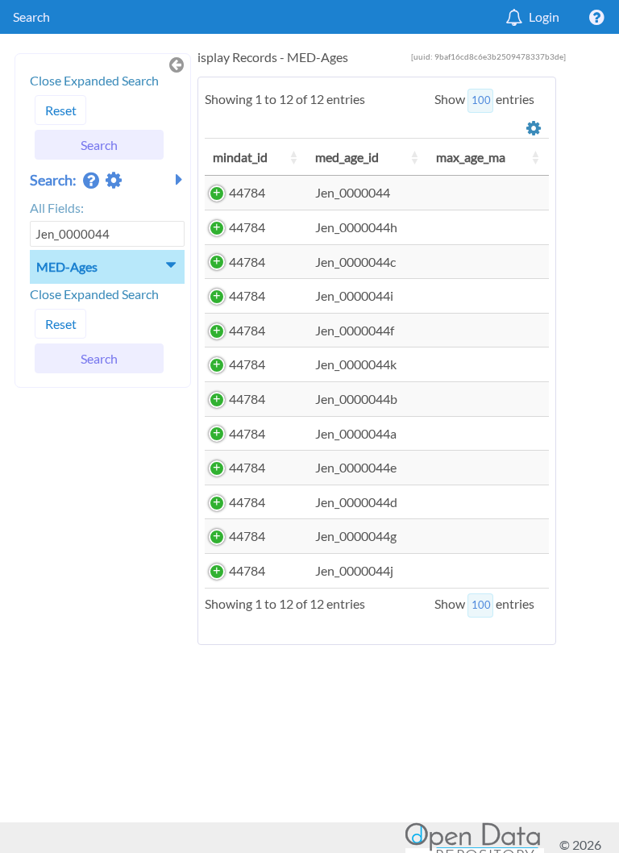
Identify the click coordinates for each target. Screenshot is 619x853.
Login (544, 16)
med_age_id (347, 156)
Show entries (484, 98)
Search (31, 16)
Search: (54, 180)
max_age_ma (470, 156)
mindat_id (240, 156)
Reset (61, 110)
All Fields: (57, 207)
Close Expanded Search (94, 80)
